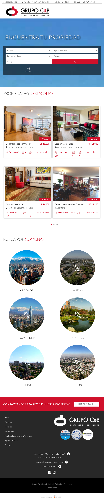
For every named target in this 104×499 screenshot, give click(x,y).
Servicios (8, 427)
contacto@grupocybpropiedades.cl (50, 462)
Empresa (8, 422)
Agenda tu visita (11, 440)
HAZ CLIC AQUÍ (85, 404)
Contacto (8, 445)
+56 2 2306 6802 (11, 2)
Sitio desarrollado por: (47, 497)
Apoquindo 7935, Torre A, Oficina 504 (37, 2)
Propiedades (10, 431)
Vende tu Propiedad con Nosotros (18, 436)
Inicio (7, 417)
